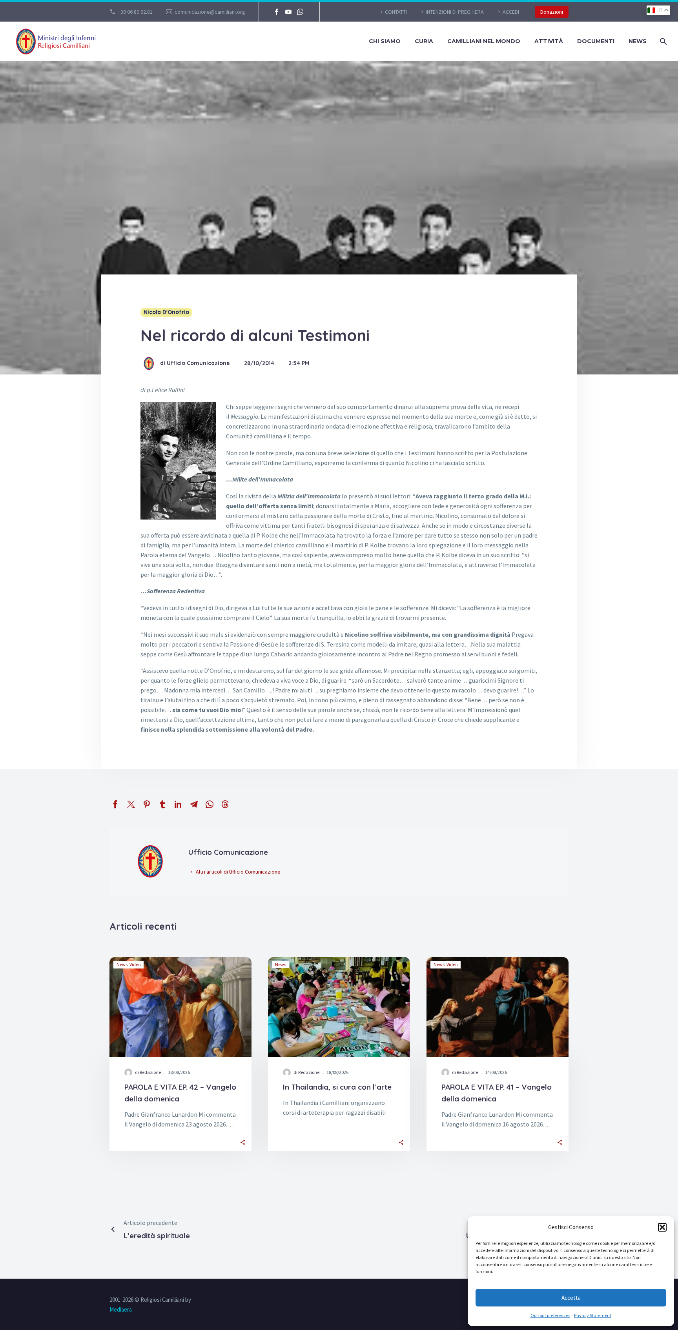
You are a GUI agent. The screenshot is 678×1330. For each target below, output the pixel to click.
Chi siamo (385, 41)
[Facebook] (276, 12)
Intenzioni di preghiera (455, 11)
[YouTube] (288, 12)
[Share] (243, 1142)
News (638, 41)
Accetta (571, 1297)
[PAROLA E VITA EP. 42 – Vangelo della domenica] (180, 1007)
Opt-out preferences (550, 1315)
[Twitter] (131, 804)
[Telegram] (194, 804)
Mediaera (120, 1309)
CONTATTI (396, 11)
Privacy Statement (592, 1315)
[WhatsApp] (300, 12)
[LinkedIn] (178, 804)
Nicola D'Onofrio (166, 312)
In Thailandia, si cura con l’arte (337, 1087)
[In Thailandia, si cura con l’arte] (339, 1007)
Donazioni (551, 11)
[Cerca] (662, 41)
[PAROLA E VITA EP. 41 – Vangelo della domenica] (497, 1007)
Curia (424, 41)
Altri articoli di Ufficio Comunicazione (238, 871)
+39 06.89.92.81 (135, 11)
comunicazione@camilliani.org (210, 11)
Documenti (595, 41)
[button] (662, 1227)
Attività (548, 41)
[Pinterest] (147, 804)
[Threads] (225, 804)
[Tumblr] (162, 804)
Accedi (511, 11)
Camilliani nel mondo (483, 41)
